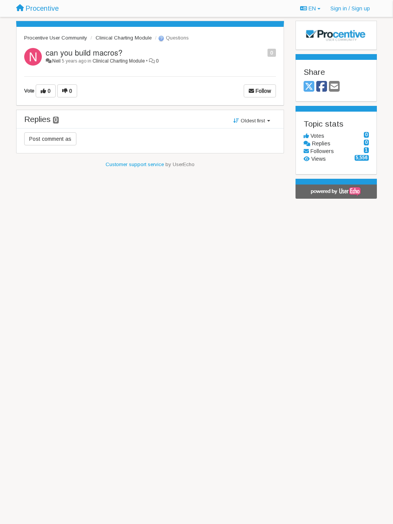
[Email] (334, 87)
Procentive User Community (55, 38)
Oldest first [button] (252, 121)
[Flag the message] (263, 52)
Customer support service (135, 164)
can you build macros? (84, 52)
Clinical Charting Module (124, 38)
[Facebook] (321, 87)
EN (312, 8)
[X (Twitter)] (309, 87)
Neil (56, 61)
